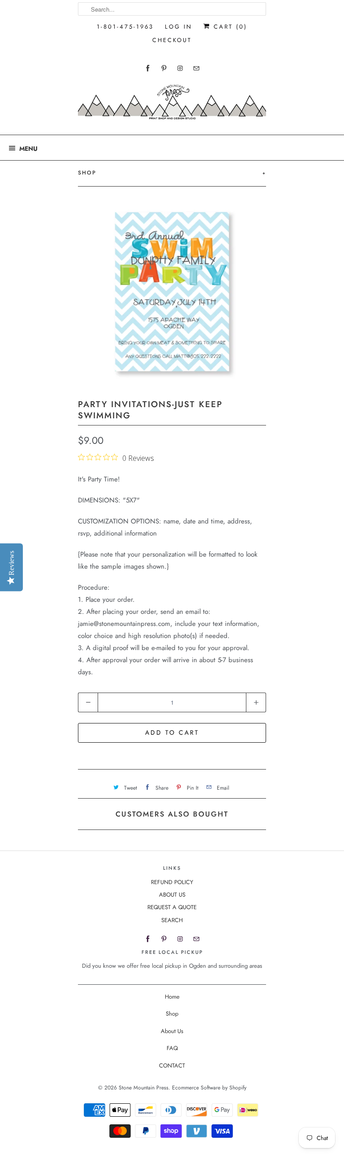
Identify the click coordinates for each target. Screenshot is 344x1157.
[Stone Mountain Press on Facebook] (148, 68)
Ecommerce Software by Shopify (209, 1088)
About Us (172, 1031)
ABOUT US (172, 894)
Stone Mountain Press (143, 1088)
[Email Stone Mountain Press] (196, 68)
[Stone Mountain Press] (172, 105)
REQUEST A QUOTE (172, 907)
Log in (178, 26)
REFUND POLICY (172, 882)
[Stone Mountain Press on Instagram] (180, 68)
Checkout (172, 40)
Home (172, 996)
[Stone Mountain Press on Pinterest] (164, 68)
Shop (172, 1013)
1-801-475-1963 (125, 26)
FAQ (172, 1048)
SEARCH (172, 920)
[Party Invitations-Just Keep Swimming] (172, 292)
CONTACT (172, 1065)
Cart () (229, 26)
